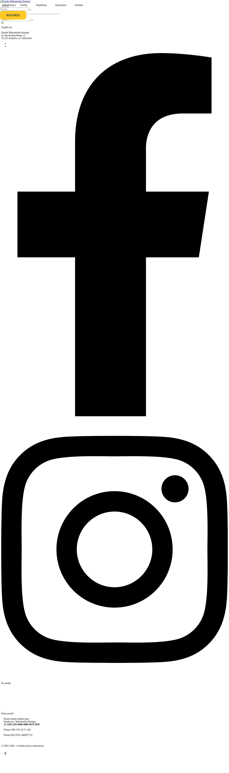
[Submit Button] (30, 9)
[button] (30, 5)
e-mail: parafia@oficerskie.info (22, 46)
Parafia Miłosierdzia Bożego (15, 740)
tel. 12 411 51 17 (15, 43)
